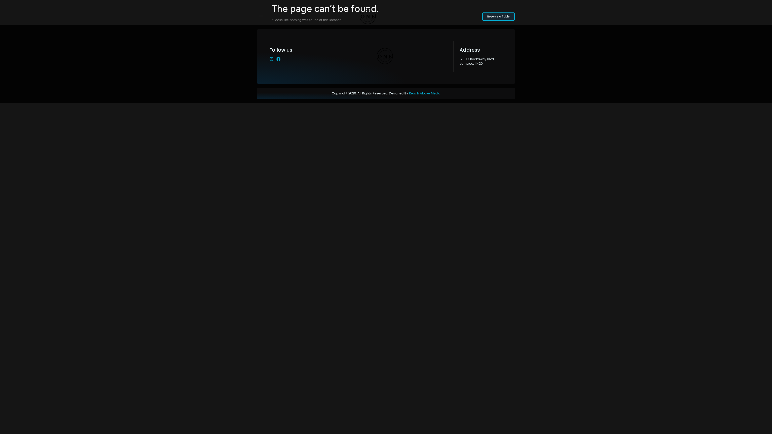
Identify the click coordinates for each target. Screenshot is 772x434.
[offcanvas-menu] (260, 16)
